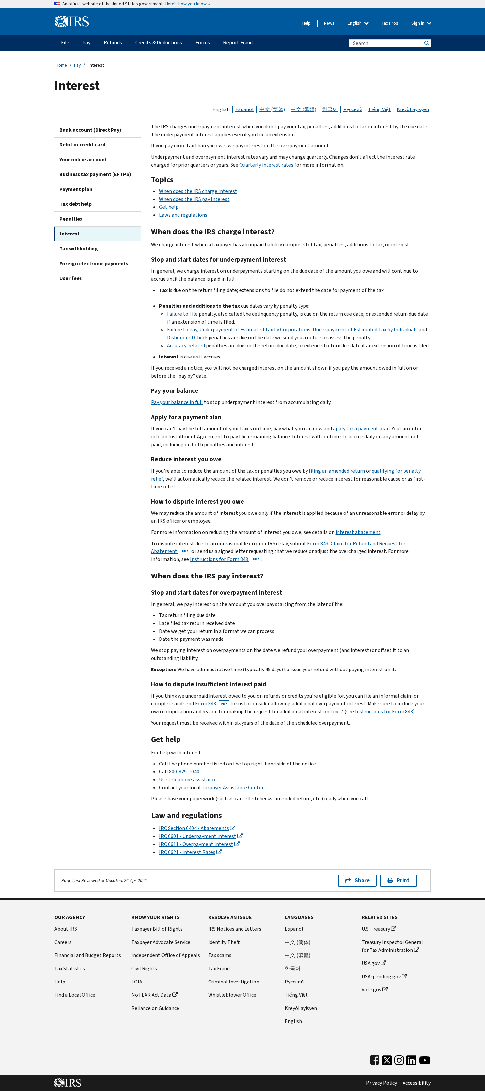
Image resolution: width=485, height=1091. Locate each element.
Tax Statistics (69, 968)
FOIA (136, 981)
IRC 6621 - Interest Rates (187, 852)
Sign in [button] (418, 23)
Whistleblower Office (232, 994)
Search (426, 43)
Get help (168, 206)
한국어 (330, 109)
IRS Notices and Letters (234, 928)
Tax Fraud (219, 968)
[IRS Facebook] (374, 1058)
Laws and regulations (183, 214)
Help (306, 23)
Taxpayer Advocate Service (160, 942)
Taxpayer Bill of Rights (157, 928)
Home (61, 65)
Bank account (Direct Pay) (90, 129)
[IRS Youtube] (425, 1058)
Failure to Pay (182, 329)
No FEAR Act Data (151, 994)
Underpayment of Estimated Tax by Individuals (365, 329)
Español (244, 109)
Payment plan (75, 189)
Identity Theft (224, 942)
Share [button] (362, 880)
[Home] (72, 19)
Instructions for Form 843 (224, 559)
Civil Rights (144, 968)
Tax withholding (78, 248)
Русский (352, 109)
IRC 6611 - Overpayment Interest (196, 844)
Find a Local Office (74, 994)
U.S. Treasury (376, 928)
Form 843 (211, 703)
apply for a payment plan (361, 428)
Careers (63, 942)
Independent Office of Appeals (165, 955)
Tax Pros (390, 23)
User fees (70, 278)
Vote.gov (371, 989)
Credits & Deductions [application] (158, 42)
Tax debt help (75, 204)
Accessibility (417, 1083)
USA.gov (371, 963)
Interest (70, 233)
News (329, 23)
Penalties (70, 218)
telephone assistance (192, 779)
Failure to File (182, 313)
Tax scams (219, 955)
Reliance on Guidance (155, 1008)
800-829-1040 (184, 771)
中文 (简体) (272, 109)
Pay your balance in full (177, 402)
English (355, 23)
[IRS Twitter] (387, 1058)
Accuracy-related (186, 345)
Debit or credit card (82, 144)
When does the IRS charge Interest (198, 191)
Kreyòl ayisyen (413, 109)
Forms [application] (202, 42)
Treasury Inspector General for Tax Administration (392, 946)
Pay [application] (86, 42)
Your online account (83, 159)
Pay (77, 65)
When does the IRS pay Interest (194, 199)
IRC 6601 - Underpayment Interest (197, 836)
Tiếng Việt (379, 109)
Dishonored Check (187, 337)
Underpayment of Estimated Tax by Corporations (254, 329)
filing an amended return (337, 470)
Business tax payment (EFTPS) (95, 174)
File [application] (65, 42)
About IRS (65, 928)
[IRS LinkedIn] (411, 1058)
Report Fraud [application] (238, 42)
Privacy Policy (381, 1083)
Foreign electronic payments (93, 263)
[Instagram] (399, 1058)
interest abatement (358, 532)
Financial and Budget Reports (87, 955)
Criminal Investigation (233, 981)
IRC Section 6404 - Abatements (194, 828)
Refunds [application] (113, 42)
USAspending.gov (381, 976)
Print (403, 880)
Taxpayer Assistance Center (233, 787)
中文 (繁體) (303, 109)
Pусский (294, 981)
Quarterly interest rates (266, 164)
